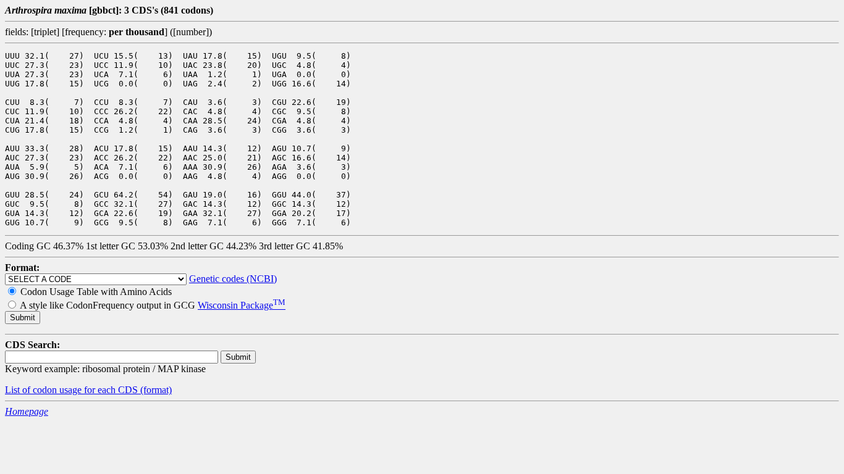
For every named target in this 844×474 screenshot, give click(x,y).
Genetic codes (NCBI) (233, 278)
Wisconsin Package (241, 305)
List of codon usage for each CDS (72, 390)
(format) (156, 390)
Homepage (26, 411)
